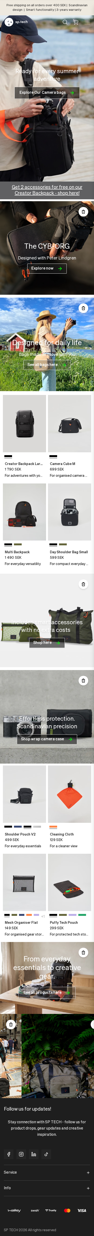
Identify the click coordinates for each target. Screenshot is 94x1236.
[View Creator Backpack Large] (24, 423)
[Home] (16, 22)
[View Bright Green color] (82, 916)
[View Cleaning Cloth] (69, 794)
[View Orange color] (29, 916)
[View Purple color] (36, 916)
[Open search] (65, 22)
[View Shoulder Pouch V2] (24, 794)
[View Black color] (8, 828)
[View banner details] (47, 248)
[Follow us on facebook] (8, 1154)
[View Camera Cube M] (69, 423)
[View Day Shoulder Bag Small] (69, 512)
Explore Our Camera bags (43, 93)
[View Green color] (18, 545)
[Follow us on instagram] (21, 1154)
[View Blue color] (18, 828)
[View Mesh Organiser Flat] (24, 882)
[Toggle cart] (76, 22)
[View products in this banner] (83, 212)
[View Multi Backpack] (24, 512)
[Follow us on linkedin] (34, 1154)
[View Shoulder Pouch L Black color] (37, 828)
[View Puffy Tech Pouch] (69, 882)
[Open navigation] (86, 22)
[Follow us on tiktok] (46, 1154)
